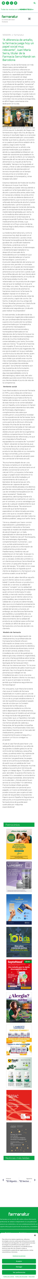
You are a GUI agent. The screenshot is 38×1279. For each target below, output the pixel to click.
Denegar (19, 1267)
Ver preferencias (19, 1272)
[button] (35, 1235)
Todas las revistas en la (17, 9)
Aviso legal (31, 1276)
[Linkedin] (15, 3)
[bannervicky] (19, 1137)
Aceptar (19, 1261)
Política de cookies (8, 1276)
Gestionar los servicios (19, 1256)
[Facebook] (3, 3)
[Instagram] (11, 3)
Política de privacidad (21, 1276)
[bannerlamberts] (19, 844)
